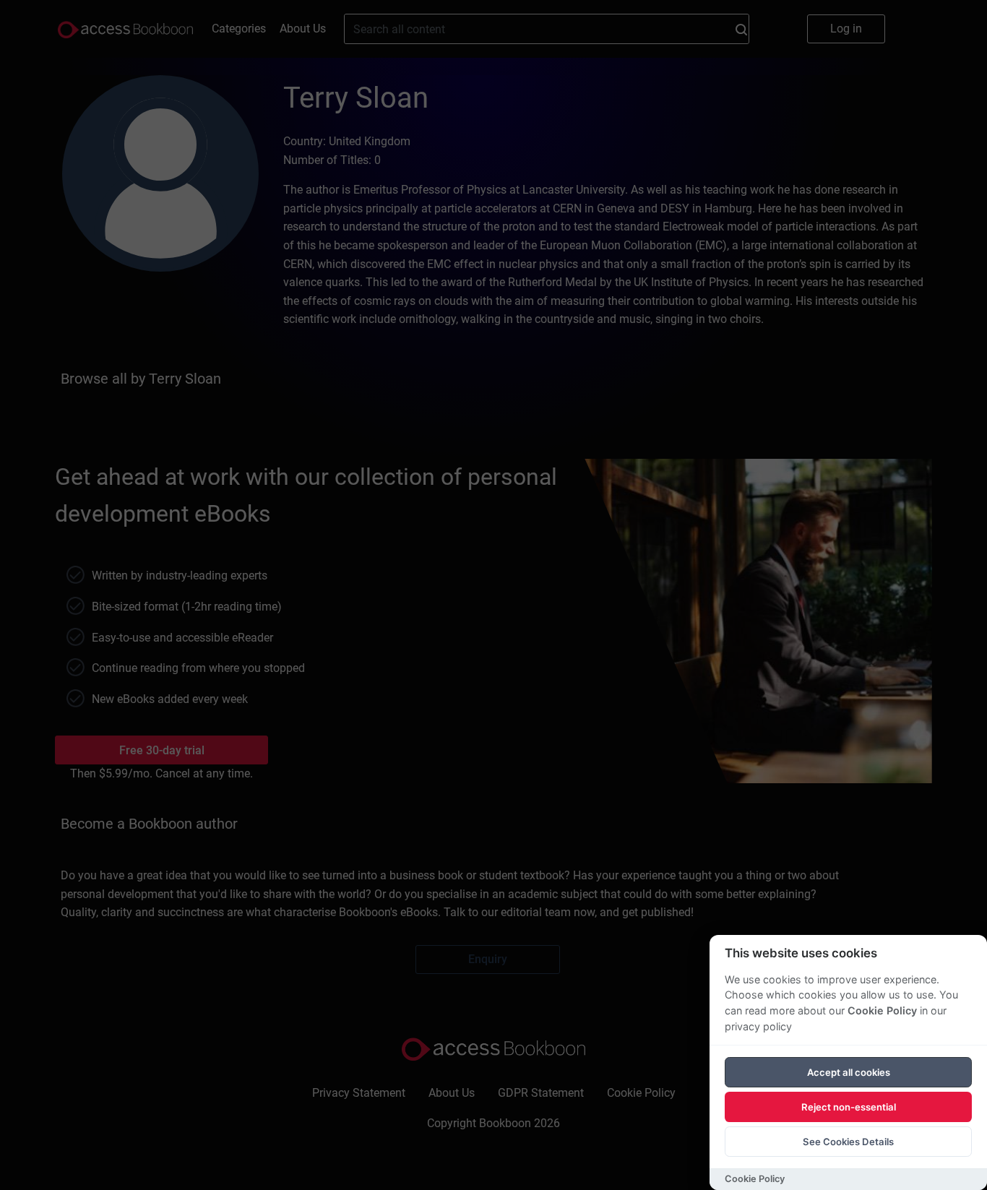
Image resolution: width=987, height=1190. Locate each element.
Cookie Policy (882, 1010)
